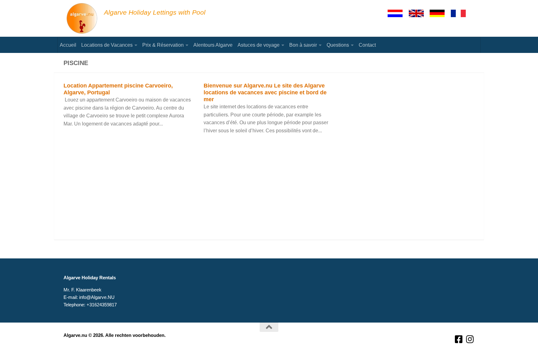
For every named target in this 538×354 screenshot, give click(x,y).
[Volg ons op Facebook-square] (459, 339)
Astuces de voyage (259, 45)
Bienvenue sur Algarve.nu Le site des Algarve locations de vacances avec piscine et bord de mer (265, 92)
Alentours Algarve (213, 45)
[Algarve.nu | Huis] (82, 18)
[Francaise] (461, 13)
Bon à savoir (303, 45)
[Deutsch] (440, 13)
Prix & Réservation (163, 45)
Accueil (68, 45)
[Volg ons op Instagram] (470, 339)
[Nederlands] (397, 13)
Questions (338, 45)
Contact (367, 45)
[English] (419, 13)
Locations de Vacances (107, 45)
